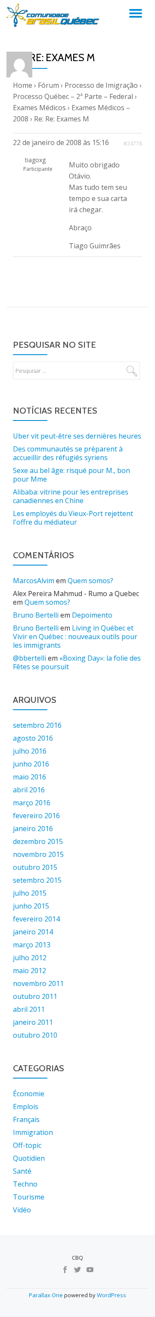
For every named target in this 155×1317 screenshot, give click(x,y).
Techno (25, 1184)
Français (26, 1119)
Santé (22, 1171)
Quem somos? (90, 580)
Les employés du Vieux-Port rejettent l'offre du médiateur (73, 518)
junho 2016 (31, 764)
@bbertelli (29, 658)
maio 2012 (29, 970)
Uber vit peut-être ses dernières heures (77, 436)
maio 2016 (29, 777)
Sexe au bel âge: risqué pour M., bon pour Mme (71, 475)
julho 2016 (29, 751)
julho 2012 (29, 957)
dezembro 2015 (38, 841)
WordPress (111, 1295)
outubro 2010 (35, 1035)
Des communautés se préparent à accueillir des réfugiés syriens (68, 453)
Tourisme (28, 1197)
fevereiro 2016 (36, 815)
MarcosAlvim (33, 580)
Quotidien (29, 1158)
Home (22, 85)
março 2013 (31, 944)
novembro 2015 (38, 854)
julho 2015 (29, 893)
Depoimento (92, 615)
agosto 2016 (33, 738)
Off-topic (27, 1145)
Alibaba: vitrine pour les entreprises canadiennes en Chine (70, 496)
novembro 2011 (38, 983)
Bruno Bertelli (36, 615)
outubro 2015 (35, 867)
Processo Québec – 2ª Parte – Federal (73, 96)
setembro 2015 (37, 880)
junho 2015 (31, 906)
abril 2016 (29, 790)
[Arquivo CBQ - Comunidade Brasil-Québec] (54, 15)
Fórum (48, 85)
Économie (28, 1093)
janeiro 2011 (33, 1022)
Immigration (33, 1132)
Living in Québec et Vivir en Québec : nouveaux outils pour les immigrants (75, 636)
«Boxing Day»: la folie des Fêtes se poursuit (77, 662)
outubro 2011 (35, 996)
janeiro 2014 (33, 932)
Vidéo (22, 1210)
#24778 (133, 143)
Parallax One (46, 1295)
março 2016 (31, 802)
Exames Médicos (39, 107)
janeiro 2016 (33, 828)
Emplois (25, 1106)
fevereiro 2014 (36, 919)
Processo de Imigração (101, 85)
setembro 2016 (37, 725)
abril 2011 (29, 1009)
